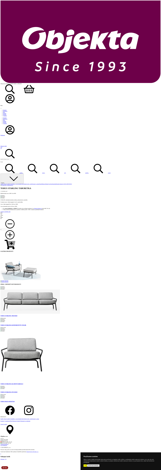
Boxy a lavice (16, 184)
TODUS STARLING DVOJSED (9, 392)
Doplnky (58, 184)
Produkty (2, 182)
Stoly (23, 184)
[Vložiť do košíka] (10, 248)
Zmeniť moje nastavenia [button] (93, 465)
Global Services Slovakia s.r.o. (32, 451)
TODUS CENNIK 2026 (5, 211)
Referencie (14, 421)
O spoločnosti (7, 421)
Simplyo (61, 184)
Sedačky (20, 184)
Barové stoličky (7, 184)
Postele (40, 184)
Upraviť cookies (4, 424)
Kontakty (2, 421)
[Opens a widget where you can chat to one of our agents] (4, 467)
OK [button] (85, 465)
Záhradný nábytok (48, 184)
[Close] (1, 108)
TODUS (70, 184)
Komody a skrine (35, 184)
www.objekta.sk (4, 445)
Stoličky (2, 184)
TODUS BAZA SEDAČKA (8, 401)
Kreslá (12, 184)
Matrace (43, 184)
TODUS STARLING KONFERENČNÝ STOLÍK (13, 325)
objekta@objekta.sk (38, 208)
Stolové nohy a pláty (28, 184)
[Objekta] (80, 82)
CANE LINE (65, 184)
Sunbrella (54, 184)
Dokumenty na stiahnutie (25, 421)
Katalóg (18, 421)
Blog (11, 421)
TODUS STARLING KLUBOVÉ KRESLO (12, 384)
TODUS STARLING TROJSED (9, 315)
